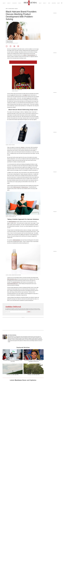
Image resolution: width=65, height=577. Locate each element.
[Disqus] (23, 486)
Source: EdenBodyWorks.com (11, 216)
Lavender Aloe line (16, 282)
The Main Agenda (11, 8)
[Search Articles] (62, 3)
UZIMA (24, 55)
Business (16, 8)
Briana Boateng (10, 41)
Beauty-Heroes (25, 187)
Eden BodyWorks (31, 55)
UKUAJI (22, 147)
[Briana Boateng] (5, 339)
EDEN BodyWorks (12, 221)
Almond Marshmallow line (12, 283)
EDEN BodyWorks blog (12, 279)
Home (7, 8)
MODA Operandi (16, 187)
